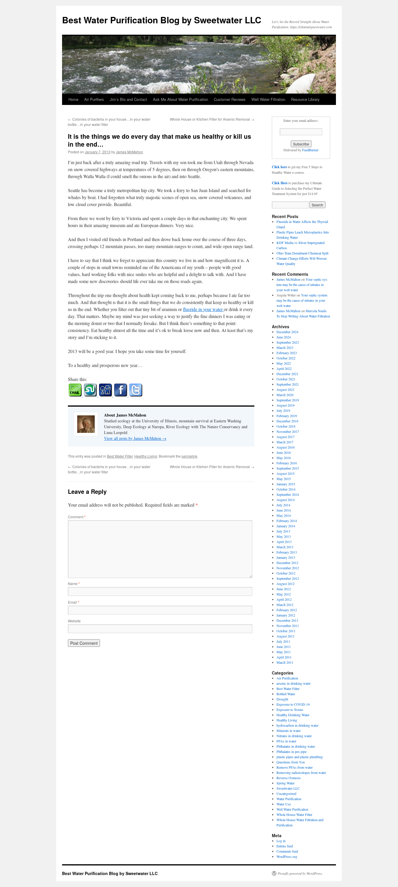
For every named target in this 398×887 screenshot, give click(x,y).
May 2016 (284, 457)
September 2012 (288, 578)
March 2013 (285, 547)
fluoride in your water (203, 309)
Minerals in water (289, 730)
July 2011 (283, 641)
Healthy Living (145, 456)
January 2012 (286, 615)
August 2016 (286, 447)
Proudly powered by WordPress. (300, 873)
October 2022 (286, 358)
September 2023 (288, 342)
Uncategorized (286, 793)
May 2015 (284, 478)
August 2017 (286, 436)
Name (74, 583)
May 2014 (284, 515)
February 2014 (287, 520)
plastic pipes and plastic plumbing (300, 756)
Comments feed (287, 851)
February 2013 (287, 552)
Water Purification (289, 798)
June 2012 (284, 588)
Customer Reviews (230, 99)
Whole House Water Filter (294, 814)
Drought (282, 699)
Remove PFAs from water (295, 767)
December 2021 (287, 373)
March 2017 (285, 442)
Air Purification (287, 678)
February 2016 (287, 463)
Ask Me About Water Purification (180, 99)
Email (73, 602)
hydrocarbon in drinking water (297, 725)
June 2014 (284, 510)
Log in (281, 840)
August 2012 (286, 583)
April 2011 (284, 657)
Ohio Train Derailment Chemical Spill (302, 253)
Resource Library (305, 99)
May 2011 (284, 651)
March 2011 (285, 662)
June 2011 (284, 646)
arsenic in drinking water (294, 683)
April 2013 (284, 541)
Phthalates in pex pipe (292, 751)
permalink (189, 456)
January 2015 (286, 484)
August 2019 (286, 405)
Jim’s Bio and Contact (128, 99)
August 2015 (286, 473)
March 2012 (285, 604)
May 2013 (284, 536)
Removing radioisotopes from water (301, 772)
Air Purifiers (94, 99)
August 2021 (286, 389)
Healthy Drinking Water (293, 714)
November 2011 (288, 625)
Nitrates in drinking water (294, 735)
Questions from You (291, 762)
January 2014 (286, 526)
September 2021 (288, 384)
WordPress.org (287, 856)
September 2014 (288, 494)
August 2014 (286, 499)
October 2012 (286, 573)
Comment (77, 516)
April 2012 (284, 599)
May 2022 (284, 363)
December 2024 (287, 331)
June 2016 (284, 452)
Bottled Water (286, 693)
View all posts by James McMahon (135, 438)
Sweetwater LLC (288, 788)
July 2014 (283, 505)
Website (74, 620)
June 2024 (284, 337)
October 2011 (286, 630)
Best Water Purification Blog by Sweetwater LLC (161, 19)
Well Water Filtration (268, 99)
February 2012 (287, 609)
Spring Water (286, 783)
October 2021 (286, 379)
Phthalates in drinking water (296, 746)
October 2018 (286, 426)
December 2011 (287, 620)
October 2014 (286, 489)
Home (73, 99)
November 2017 (288, 431)
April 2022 (284, 368)
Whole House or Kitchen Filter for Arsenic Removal (212, 119)
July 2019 (283, 410)
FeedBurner (310, 149)
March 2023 (285, 347)
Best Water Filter (120, 456)
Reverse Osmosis (289, 777)
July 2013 (283, 531)
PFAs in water (286, 741)
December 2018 (287, 421)
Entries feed (285, 846)
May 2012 (284, 594)
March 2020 (285, 394)
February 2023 (287, 352)
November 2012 (288, 567)
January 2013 (286, 557)
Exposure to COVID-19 (293, 704)
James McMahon (129, 151)
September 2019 (288, 400)
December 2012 (287, 562)
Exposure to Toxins (290, 709)
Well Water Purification (292, 809)
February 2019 (287, 415)
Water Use (284, 804)
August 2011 (286, 636)
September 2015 (288, 468)
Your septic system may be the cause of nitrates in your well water (302, 284)
